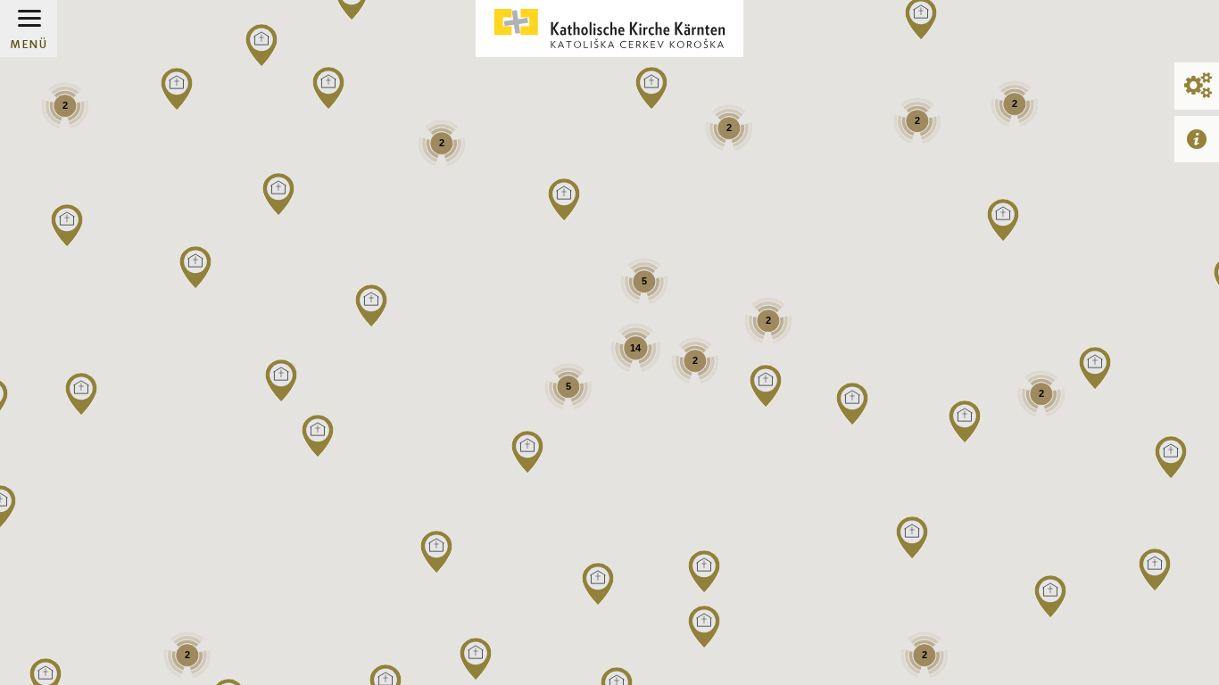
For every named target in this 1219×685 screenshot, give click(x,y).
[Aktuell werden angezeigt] (1197, 139)
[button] (1050, 596)
